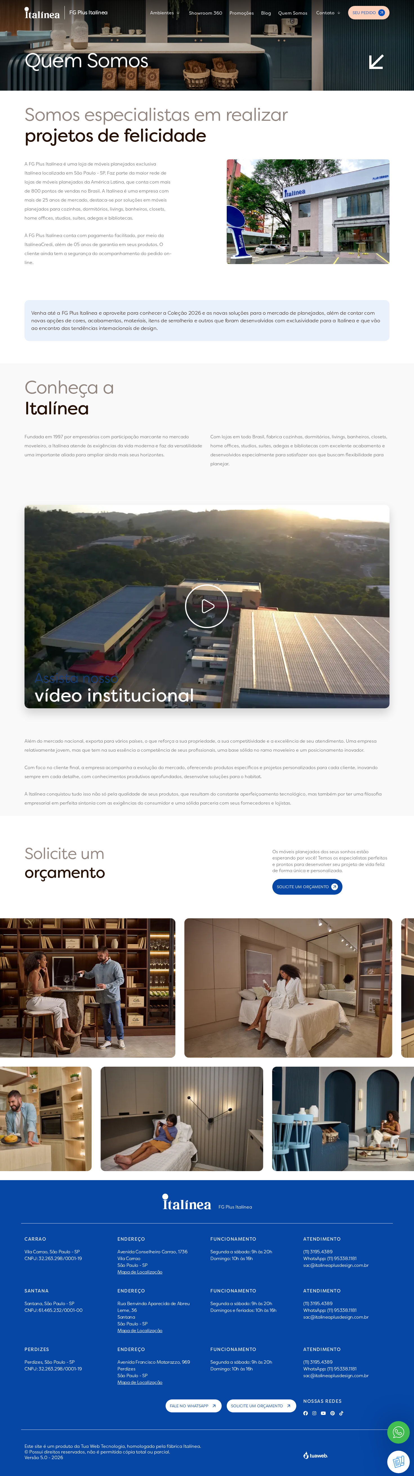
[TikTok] (341, 1413)
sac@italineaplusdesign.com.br (336, 1265)
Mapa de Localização (140, 1272)
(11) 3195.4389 (318, 1251)
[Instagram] (314, 1413)
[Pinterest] (332, 1413)
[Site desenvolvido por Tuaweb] (315, 1455)
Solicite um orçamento (257, 1405)
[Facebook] (305, 1413)
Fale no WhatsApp (189, 1405)
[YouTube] (323, 1413)
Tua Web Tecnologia (103, 1446)
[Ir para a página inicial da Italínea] (42, 12)
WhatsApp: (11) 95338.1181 (330, 1258)
